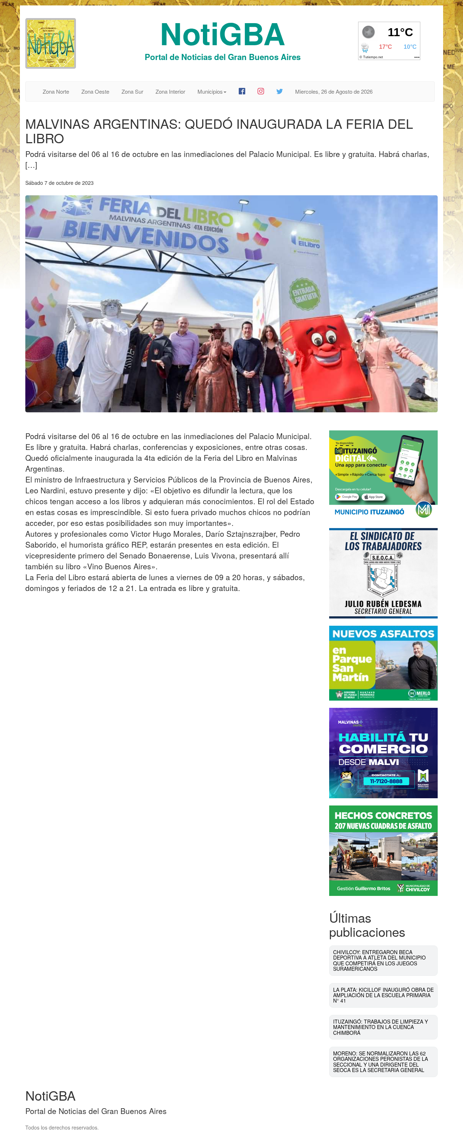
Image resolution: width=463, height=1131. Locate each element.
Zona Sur (132, 91)
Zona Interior (170, 91)
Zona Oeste (95, 91)
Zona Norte (56, 91)
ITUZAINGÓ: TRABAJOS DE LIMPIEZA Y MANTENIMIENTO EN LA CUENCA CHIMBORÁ (380, 1027)
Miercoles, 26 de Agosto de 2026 (334, 91)
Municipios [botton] (210, 91)
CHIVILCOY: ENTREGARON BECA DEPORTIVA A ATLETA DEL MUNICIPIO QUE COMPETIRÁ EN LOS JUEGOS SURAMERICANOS (379, 960)
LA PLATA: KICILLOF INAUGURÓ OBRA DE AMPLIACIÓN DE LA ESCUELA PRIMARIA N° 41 (383, 995)
